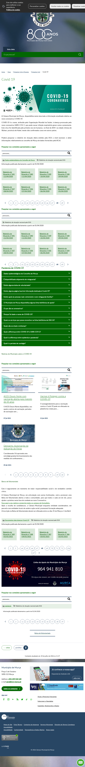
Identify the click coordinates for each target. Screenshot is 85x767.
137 (33, 553)
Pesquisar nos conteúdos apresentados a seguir (19, 147)
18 (57, 621)
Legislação (8, 606)
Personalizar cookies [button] (37, 6)
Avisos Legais (50, 730)
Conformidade (18, 730)
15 (42, 621)
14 (37, 621)
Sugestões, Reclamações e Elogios (48, 706)
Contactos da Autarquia (31, 725)
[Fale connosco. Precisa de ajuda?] (61, 762)
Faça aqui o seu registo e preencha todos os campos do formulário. (26, 503)
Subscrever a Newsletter (45, 701)
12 (27, 621)
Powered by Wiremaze (5, 747)
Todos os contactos (11, 688)
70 (52, 548)
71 (57, 548)
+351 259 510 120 (14, 679)
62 (27, 203)
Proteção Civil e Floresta (21, 72)
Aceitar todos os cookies (60, 6)
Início (3, 72)
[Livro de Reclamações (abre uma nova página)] (8, 717)
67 (52, 203)
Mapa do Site (8, 725)
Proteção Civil (35, 72)
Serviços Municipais (46, 725)
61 (22, 203)
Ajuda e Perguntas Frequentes (47, 697)
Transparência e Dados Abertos (34, 730)
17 (52, 621)
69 (62, 203)
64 (37, 203)
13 (32, 621)
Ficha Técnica (18, 725)
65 (42, 203)
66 (47, 203)
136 (68, 548)
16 (47, 621)
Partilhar (18, 647)
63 (32, 203)
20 (62, 475)
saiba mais (76, 678)
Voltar (8, 647)
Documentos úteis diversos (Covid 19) (17, 520)
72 (62, 548)
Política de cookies (13, 10)
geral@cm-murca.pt (13, 682)
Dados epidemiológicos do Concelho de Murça (20, 160)
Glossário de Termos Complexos (65, 725)
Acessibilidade (8, 727)
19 (57, 475)
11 (22, 621)
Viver (9, 72)
